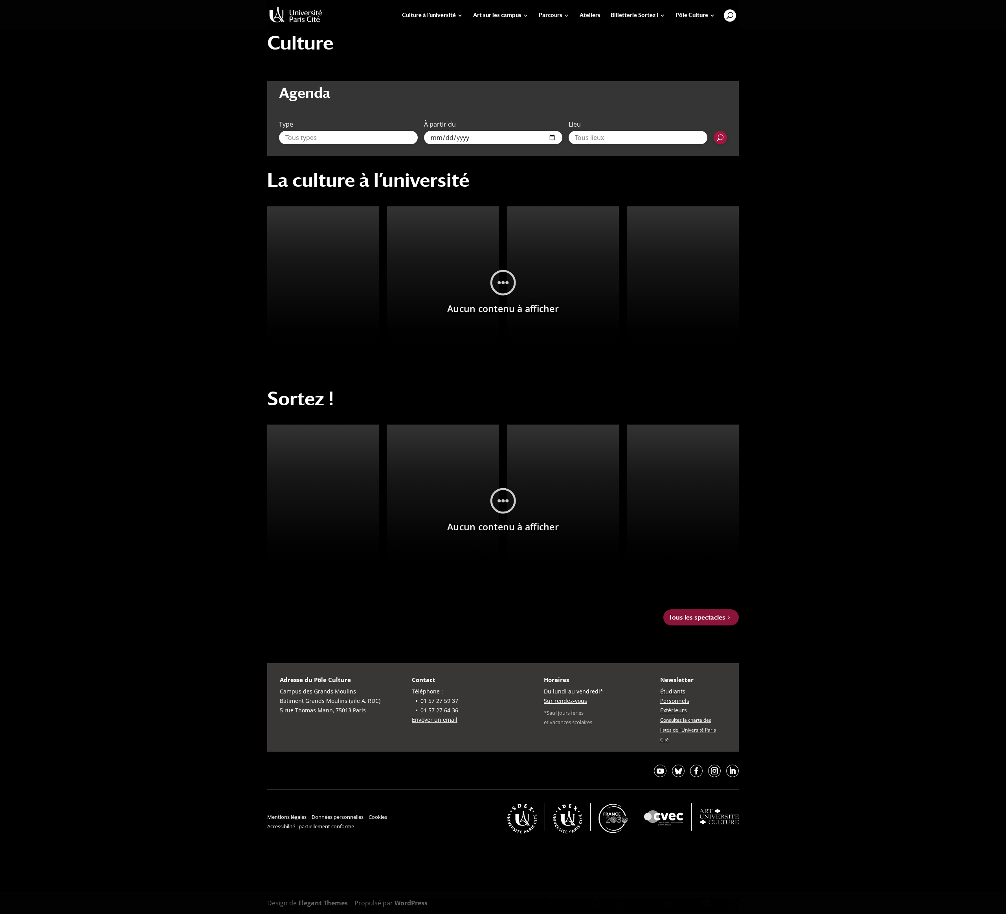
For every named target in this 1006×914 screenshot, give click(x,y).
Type (286, 124)
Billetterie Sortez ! (634, 15)
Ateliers (590, 15)
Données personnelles (337, 816)
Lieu (575, 124)
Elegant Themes (323, 903)
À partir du (440, 124)
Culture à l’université (429, 15)
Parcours (550, 15)
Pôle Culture (692, 15)
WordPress (411, 903)
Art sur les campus (497, 15)
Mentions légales (287, 816)
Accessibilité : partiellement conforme (310, 826)
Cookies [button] (378, 816)
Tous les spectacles (696, 617)
